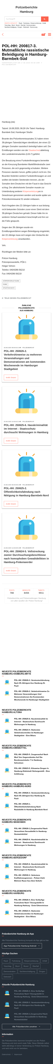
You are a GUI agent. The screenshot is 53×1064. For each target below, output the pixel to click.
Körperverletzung (35, 23)
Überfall (23, 25)
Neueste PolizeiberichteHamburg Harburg (16, 892)
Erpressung (33, 27)
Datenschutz (6, 1054)
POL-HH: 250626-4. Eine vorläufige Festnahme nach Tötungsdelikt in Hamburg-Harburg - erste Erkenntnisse (31, 902)
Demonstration (31, 25)
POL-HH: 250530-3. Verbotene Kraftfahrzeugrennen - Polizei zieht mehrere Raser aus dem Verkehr (29, 878)
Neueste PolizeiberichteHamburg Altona (16, 711)
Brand (18, 25)
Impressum (18, 1054)
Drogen (19, 27)
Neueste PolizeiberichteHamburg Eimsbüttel (16, 747)
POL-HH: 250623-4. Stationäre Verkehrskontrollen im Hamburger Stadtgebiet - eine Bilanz (28, 733)
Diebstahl (26, 27)
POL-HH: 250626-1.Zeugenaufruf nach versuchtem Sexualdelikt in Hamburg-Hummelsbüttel (31, 831)
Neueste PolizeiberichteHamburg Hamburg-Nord (16, 785)
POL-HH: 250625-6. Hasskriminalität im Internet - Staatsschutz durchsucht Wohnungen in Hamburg (26, 429)
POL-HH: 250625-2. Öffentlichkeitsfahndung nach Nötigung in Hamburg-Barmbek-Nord (26, 492)
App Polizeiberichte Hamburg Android (20, 946)
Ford (5, 284)
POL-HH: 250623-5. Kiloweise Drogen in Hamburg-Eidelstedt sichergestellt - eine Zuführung (32, 771)
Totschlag (8, 25)
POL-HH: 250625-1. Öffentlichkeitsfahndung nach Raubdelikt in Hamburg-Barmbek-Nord (31, 807)
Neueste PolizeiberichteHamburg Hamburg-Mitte (16, 672)
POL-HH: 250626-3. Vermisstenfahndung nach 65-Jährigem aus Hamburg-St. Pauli (31, 683)
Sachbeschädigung (10, 27)
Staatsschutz (34, 150)
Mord (13, 25)
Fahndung (26, 23)
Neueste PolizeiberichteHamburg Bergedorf (16, 856)
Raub (20, 23)
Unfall (44, 23)
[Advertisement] (26, 93)
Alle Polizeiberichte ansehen (25, 1027)
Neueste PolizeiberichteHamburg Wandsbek (16, 821)
